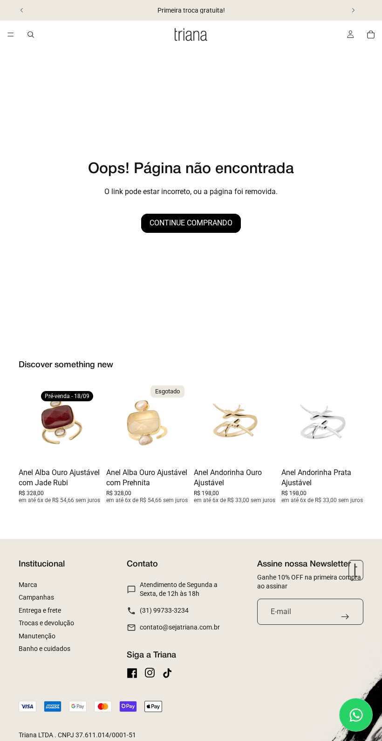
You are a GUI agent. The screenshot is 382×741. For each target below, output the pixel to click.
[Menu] (10, 34)
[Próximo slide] (353, 10)
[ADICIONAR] (261, 449)
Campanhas (36, 597)
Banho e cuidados (44, 648)
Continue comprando (191, 222)
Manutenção (37, 636)
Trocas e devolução (46, 623)
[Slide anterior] (22, 10)
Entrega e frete (40, 610)
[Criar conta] (345, 617)
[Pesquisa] (30, 34)
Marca (28, 584)
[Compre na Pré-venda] (86, 449)
